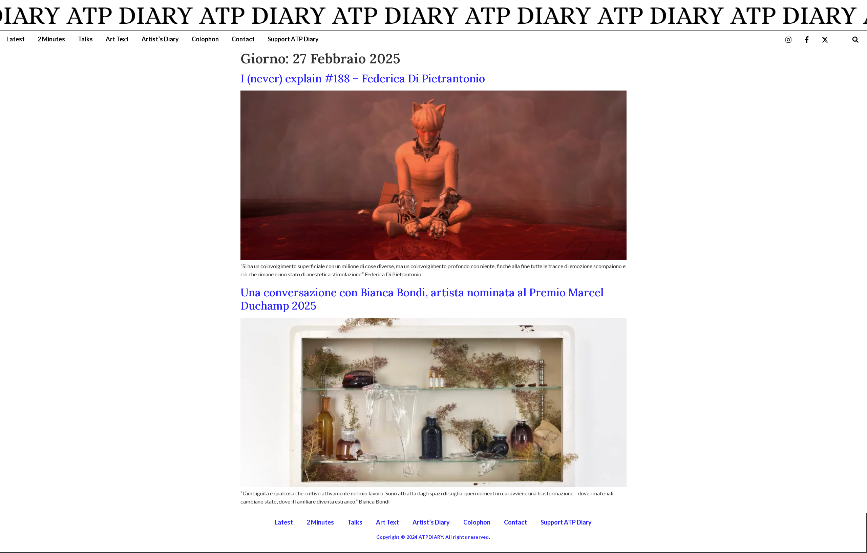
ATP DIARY (113, 15)
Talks (85, 39)
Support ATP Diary (293, 39)
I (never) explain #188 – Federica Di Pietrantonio (362, 78)
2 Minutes (51, 39)
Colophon (205, 39)
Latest (15, 39)
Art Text (117, 39)
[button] (855, 39)
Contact (243, 39)
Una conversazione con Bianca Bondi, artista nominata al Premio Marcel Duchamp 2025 (422, 298)
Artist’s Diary (160, 39)
